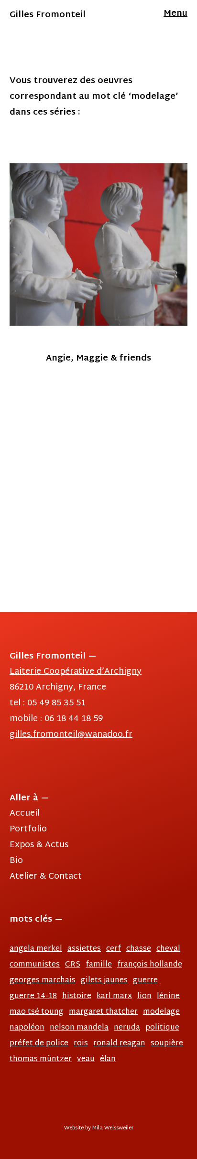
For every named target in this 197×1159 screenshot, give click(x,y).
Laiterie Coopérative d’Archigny (76, 672)
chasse (138, 949)
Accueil (25, 813)
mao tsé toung (37, 1012)
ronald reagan (119, 1044)
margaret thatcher (103, 1012)
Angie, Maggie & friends (98, 358)
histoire (76, 996)
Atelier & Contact (46, 876)
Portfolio (28, 829)
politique (162, 1028)
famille (99, 965)
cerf (113, 949)
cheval (168, 949)
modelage (161, 1012)
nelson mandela (79, 1028)
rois (81, 1044)
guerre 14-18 (33, 996)
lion (144, 996)
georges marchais (43, 981)
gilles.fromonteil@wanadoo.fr (71, 735)
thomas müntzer (41, 1059)
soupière (167, 1044)
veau (86, 1059)
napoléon (27, 1028)
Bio (16, 861)
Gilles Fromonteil (48, 15)
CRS (72, 965)
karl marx (114, 996)
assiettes (84, 949)
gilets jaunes (104, 981)
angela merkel (36, 949)
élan (108, 1059)
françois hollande (149, 965)
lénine (168, 996)
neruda (127, 1028)
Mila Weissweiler (112, 1128)
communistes (35, 965)
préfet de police (39, 1044)
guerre (145, 981)
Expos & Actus (39, 845)
